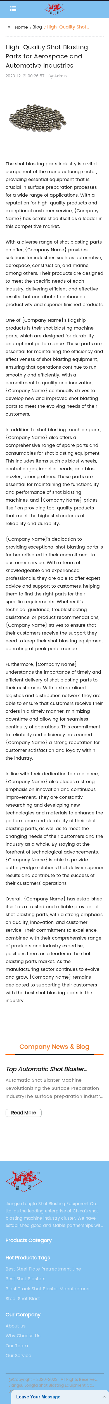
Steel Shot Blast (23, 1298)
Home (21, 27)
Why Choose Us (23, 1335)
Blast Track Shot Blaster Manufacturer (48, 1289)
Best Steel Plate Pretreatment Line (43, 1269)
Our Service (18, 1355)
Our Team (17, 1346)
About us (15, 1326)
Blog (37, 27)
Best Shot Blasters (25, 1279)
